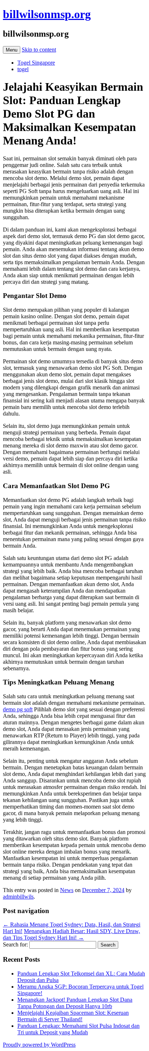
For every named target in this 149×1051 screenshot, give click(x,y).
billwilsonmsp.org (47, 14)
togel (23, 69)
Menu (11, 50)
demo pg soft (18, 709)
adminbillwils (18, 896)
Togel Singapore (36, 63)
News (66, 890)
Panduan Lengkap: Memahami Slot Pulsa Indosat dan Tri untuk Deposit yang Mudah (78, 1029)
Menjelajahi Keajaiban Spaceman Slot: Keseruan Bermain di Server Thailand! (73, 1016)
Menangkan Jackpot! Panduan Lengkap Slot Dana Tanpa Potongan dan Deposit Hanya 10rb (74, 1003)
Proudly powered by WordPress (39, 1045)
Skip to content (39, 49)
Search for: (15, 944)
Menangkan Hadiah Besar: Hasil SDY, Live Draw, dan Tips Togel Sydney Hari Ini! (71, 934)
